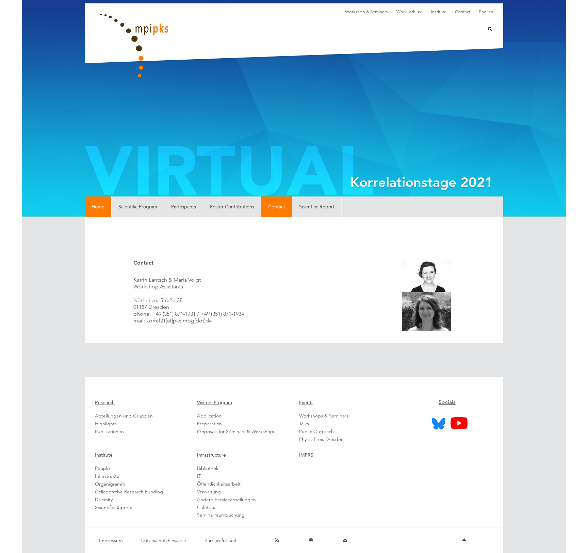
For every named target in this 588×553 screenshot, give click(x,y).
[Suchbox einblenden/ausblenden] (486, 30)
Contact (462, 11)
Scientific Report (316, 207)
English (486, 11)
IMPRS (306, 455)
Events (306, 402)
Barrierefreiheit (220, 540)
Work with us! (409, 11)
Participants (183, 207)
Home (98, 207)
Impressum (111, 540)
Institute (438, 11)
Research (105, 402)
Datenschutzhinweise (163, 540)
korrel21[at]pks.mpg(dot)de (179, 320)
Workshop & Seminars (366, 11)
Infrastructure (211, 455)
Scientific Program (137, 207)
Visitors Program (214, 402)
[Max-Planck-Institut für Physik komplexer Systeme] (168, 45)
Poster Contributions (232, 207)
